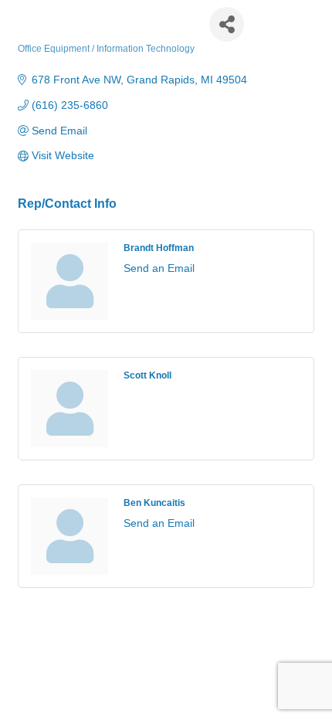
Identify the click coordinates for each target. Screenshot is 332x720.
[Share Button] (226, 24)
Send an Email (159, 268)
